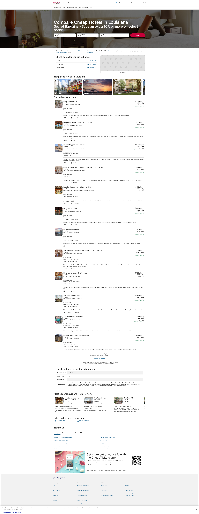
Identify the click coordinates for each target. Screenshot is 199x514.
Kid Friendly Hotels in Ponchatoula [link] (63, 437)
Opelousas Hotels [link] (104, 446)
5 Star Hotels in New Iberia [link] (61, 443)
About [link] (54, 485)
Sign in (144, 2)
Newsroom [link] (55, 495)
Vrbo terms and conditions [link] (106, 493)
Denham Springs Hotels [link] (60, 449)
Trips (139, 2)
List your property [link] (56, 490)
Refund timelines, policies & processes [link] (133, 493)
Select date (60, 36)
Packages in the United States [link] (83, 493)
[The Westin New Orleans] (99, 304)
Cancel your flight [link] (129, 490)
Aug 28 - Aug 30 (91, 67)
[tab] (57, 433)
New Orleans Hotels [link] (105, 449)
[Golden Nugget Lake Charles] (99, 154)
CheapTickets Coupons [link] (82, 498)
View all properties (99, 358)
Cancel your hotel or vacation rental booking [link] (134, 488)
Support (133, 2)
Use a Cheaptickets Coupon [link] (131, 495)
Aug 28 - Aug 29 (91, 61)
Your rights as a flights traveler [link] (131, 498)
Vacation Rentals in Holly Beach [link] (108, 437)
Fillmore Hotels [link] (103, 443)
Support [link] (127, 485)
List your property (124, 2)
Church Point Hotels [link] (59, 446)
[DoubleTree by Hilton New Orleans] (99, 342)
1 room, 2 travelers (108, 36)
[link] (66, 421)
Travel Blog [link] (79, 503)
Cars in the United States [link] (82, 488)
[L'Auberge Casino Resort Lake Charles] (99, 131)
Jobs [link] (54, 488)
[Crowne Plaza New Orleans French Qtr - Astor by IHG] (99, 174)
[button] (99, 428)
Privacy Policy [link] (104, 485)
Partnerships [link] (55, 493)
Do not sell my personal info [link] (107, 495)
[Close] (196, 509)
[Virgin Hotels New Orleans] (99, 324)
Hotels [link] (63, 7)
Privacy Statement (7, 512)
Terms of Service (17, 512)
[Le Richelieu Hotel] (99, 216)
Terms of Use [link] (104, 490)
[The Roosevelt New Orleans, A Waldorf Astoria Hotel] (99, 259)
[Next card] (145, 87)
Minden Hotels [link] (103, 440)
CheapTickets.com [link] (57, 7)
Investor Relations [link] (57, 498)
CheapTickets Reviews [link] (82, 495)
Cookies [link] (103, 488)
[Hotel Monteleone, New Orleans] (99, 282)
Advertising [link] (55, 500)
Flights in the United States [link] (83, 490)
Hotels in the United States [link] (83, 485)
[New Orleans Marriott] (99, 237)
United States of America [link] (72, 7)
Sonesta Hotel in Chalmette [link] (61, 440)
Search (138, 35)
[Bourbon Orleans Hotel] (99, 109)
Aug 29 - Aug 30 (91, 64)
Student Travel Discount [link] (82, 500)
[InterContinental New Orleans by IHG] (99, 195)
